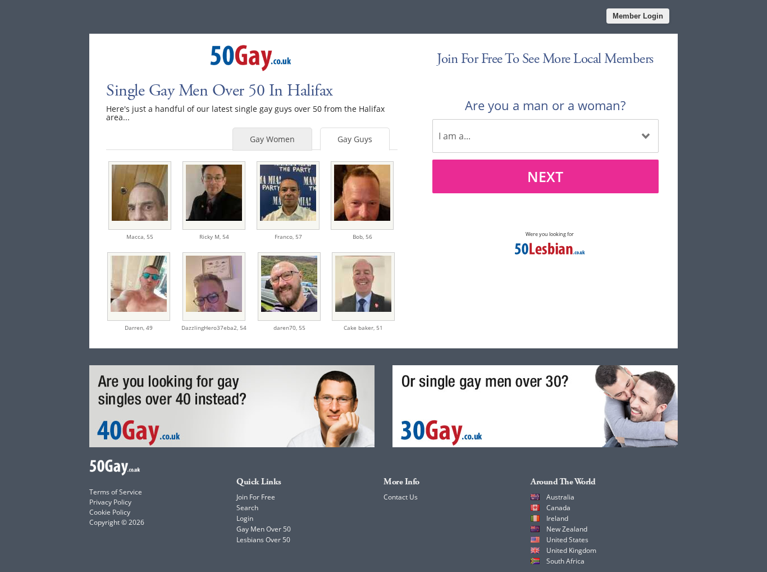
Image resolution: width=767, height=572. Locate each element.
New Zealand (566, 529)
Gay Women (272, 139)
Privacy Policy (110, 502)
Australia (560, 497)
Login (244, 518)
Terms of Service (115, 492)
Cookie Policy (109, 512)
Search (247, 507)
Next (545, 176)
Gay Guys (354, 139)
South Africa (565, 561)
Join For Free (255, 497)
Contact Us (400, 497)
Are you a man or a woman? (545, 105)
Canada (558, 507)
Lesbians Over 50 (263, 539)
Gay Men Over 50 (263, 529)
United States (567, 539)
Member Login (638, 16)
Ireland (557, 518)
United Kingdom (571, 550)
